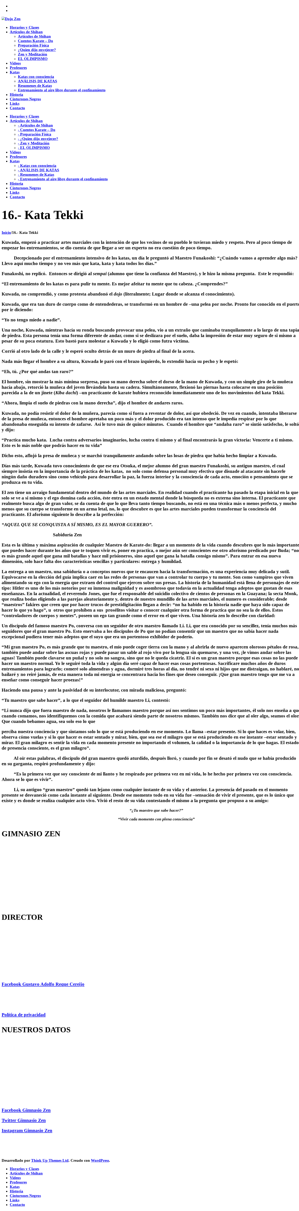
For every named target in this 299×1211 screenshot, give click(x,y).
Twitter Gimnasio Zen (24, 1120)
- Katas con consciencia (37, 165)
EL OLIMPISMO (33, 59)
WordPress (100, 1160)
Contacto (17, 1204)
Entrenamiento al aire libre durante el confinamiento (62, 90)
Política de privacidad (24, 1014)
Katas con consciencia (36, 76)
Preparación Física (33, 45)
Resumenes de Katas (35, 85)
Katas (15, 1187)
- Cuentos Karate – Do (36, 130)
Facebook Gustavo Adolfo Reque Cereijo (43, 984)
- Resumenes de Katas (36, 174)
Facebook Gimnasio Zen (26, 1110)
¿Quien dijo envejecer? (37, 50)
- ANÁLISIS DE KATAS (38, 170)
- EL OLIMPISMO (34, 148)
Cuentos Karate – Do (35, 41)
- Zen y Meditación (33, 143)
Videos (15, 1178)
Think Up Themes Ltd (50, 1160)
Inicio (6, 232)
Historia (16, 1191)
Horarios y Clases (24, 1169)
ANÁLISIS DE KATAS (37, 81)
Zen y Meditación (32, 54)
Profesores (18, 1182)
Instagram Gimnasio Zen (27, 1130)
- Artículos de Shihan (35, 125)
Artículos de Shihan (34, 36)
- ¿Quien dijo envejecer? (38, 139)
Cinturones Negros (25, 1195)
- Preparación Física (34, 134)
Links (14, 1200)
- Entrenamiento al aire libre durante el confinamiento (63, 179)
